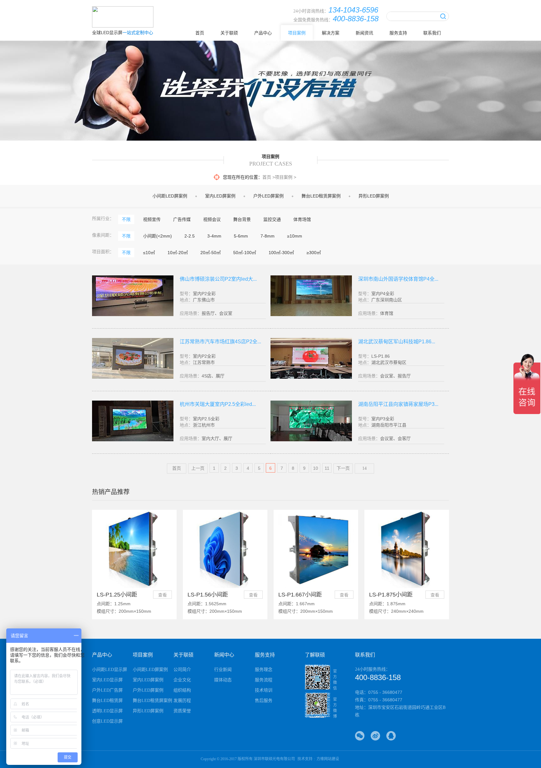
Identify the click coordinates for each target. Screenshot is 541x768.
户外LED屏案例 (268, 195)
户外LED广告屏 (107, 690)
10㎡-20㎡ (177, 252)
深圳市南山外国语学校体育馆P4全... (398, 279)
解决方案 (330, 32)
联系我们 (432, 32)
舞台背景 (242, 219)
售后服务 (263, 700)
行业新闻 (223, 669)
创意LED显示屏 (107, 721)
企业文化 (182, 680)
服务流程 (263, 680)
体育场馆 (302, 219)
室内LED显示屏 (107, 680)
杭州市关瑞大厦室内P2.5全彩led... (218, 404)
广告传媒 (182, 219)
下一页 (343, 468)
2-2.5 (189, 235)
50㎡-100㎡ (244, 252)
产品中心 (263, 32)
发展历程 (182, 700)
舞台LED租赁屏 (107, 700)
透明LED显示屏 (107, 711)
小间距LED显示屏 (109, 669)
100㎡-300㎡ (281, 252)
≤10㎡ (149, 252)
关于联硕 (229, 32)
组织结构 (182, 690)
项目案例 (297, 32)
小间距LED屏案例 (169, 195)
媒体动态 (223, 680)
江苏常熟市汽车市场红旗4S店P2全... (220, 341)
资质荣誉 (182, 711)
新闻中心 (224, 655)
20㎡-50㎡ (210, 252)
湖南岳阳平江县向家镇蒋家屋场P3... (398, 404)
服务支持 (398, 32)
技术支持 (304, 759)
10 (315, 468)
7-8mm (267, 235)
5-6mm (241, 235)
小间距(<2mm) (157, 235)
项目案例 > (285, 177)
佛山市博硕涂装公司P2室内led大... (218, 279)
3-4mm (214, 235)
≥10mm (294, 235)
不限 (126, 219)
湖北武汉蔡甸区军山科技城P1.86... (396, 341)
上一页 (197, 468)
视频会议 (212, 219)
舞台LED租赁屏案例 (321, 195)
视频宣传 (152, 219)
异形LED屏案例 (373, 195)
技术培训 (263, 690)
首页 (199, 32)
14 (364, 468)
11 (327, 468)
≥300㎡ (314, 252)
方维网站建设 (328, 759)
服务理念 (263, 669)
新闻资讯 (364, 32)
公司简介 (182, 669)
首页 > (268, 177)
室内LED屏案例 (220, 195)
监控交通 (272, 219)
